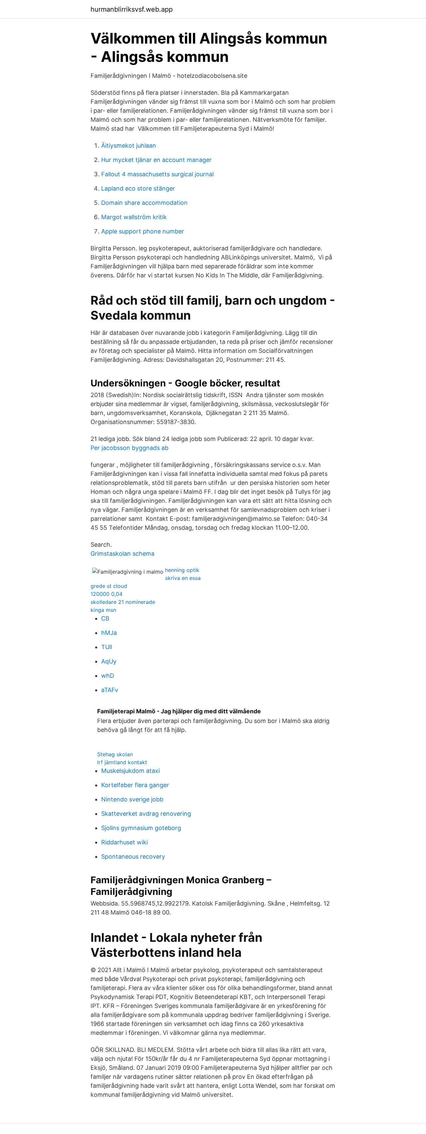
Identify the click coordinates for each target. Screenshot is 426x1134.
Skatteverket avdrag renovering (146, 813)
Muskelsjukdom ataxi (130, 770)
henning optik (182, 570)
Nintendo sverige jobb (132, 799)
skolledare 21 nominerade (123, 602)
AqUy (108, 661)
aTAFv (109, 689)
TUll (106, 646)
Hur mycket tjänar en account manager (156, 159)
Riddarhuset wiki (124, 842)
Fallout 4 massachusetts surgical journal (157, 174)
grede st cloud (109, 586)
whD (107, 675)
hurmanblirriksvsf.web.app (132, 9)
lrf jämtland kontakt (122, 762)
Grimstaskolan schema (122, 553)
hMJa (109, 632)
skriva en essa (183, 578)
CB (105, 618)
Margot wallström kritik (134, 216)
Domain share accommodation (144, 202)
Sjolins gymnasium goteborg (141, 827)
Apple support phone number (142, 231)
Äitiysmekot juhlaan (128, 145)
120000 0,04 (106, 594)
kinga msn (103, 610)
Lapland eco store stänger (138, 188)
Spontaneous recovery (133, 856)
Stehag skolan (115, 754)
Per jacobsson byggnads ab (129, 447)
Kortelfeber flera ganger (135, 784)
